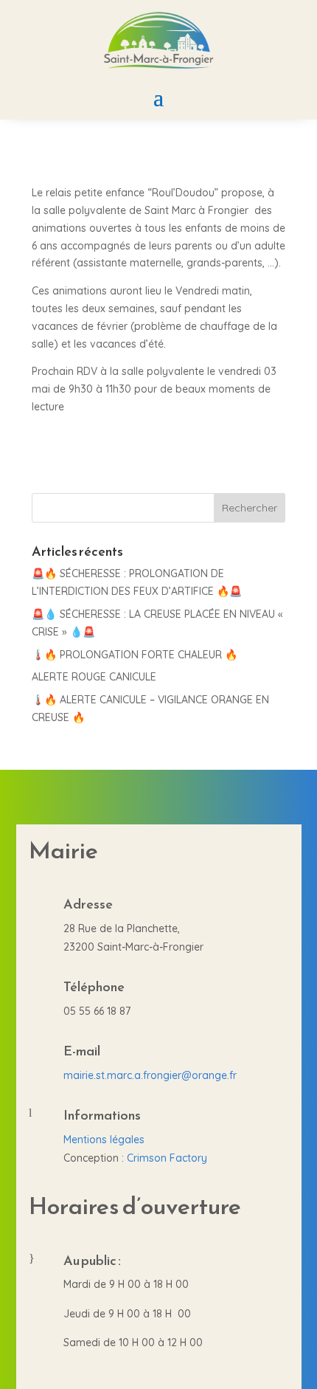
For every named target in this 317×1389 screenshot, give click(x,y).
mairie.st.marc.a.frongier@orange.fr (150, 1075)
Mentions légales (103, 1139)
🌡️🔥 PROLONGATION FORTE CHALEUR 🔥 (134, 654)
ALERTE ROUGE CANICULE (94, 676)
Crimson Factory (167, 1158)
